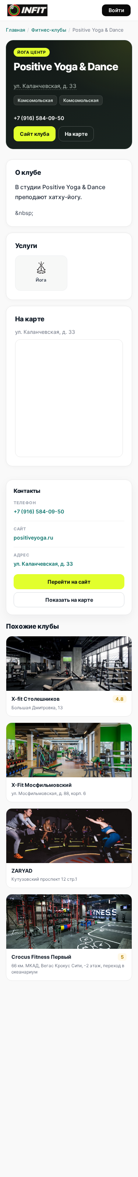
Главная (15, 30)
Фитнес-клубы (48, 30)
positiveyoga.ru (33, 537)
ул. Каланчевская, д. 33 (45, 85)
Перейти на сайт (69, 582)
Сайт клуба (34, 134)
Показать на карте (69, 600)
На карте (76, 134)
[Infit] (27, 10)
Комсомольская (35, 100)
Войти (116, 10)
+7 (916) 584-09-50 (39, 118)
